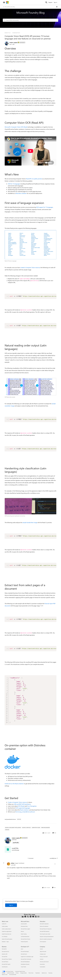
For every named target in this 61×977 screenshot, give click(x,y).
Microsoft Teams (5, 961)
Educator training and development (46, 936)
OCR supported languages (23, 808)
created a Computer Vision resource (30, 267)
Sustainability (42, 966)
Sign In (55, 2)
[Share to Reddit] (30, 916)
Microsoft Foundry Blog (10, 6)
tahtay (12, 863)
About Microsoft (43, 951)
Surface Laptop (5, 926)
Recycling (50, 972)
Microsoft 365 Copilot (6, 964)
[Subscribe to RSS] (36, 916)
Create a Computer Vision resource (17, 802)
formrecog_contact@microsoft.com (25, 812)
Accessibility (42, 964)
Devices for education (44, 926)
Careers (41, 949)
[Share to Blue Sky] (33, 916)
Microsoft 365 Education (44, 931)
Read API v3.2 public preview (34, 179)
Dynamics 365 (4, 954)
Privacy (17, 972)
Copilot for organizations (6, 931)
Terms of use (31, 972)
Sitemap (3, 972)
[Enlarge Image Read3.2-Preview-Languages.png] (30, 244)
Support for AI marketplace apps (27, 956)
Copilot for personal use (6, 934)
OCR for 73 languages (14, 184)
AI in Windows (4, 936)
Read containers (24, 810)
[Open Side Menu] (4, 2)
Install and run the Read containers (14, 783)
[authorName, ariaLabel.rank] (7, 43)
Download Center (24, 926)
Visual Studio (23, 966)
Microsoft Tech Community (26, 959)
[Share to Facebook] (25, 916)
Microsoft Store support (25, 928)
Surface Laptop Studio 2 (6, 928)
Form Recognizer (31, 806)
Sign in (11, 905)
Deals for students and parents (46, 939)
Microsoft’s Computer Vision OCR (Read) (16, 127)
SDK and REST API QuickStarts (22, 804)
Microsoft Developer (25, 951)
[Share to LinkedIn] (23, 916)
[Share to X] (28, 916)
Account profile (24, 923)
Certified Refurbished (25, 936)
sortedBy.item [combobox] (53, 858)
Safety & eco (44, 972)
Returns (22, 931)
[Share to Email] (38, 916)
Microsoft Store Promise (25, 939)
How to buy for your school (45, 934)
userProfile (16, 842)
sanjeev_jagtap (13, 42)
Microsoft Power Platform (7, 959)
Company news (43, 954)
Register (50, 2)
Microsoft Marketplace (25, 961)
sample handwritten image (29, 522)
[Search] (46, 2)
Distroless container (21, 193)
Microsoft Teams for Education (45, 928)
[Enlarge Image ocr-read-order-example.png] (30, 386)
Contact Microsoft (10, 972)
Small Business (5, 966)
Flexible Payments (24, 941)
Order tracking (23, 934)
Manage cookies (23, 972)
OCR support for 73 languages (44, 207)
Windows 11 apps (5, 941)
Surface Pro (4, 923)
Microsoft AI (4, 949)
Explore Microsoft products (7, 939)
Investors (41, 959)
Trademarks (37, 972)
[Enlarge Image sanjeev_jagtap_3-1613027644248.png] (13, 762)
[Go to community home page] (7, 2)
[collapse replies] (4, 863)
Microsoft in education (44, 923)
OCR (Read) (21, 806)
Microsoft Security (5, 951)
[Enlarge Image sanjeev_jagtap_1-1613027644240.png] (30, 506)
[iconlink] (8, 849)
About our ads (4, 974)
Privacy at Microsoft (43, 956)
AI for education (43, 941)
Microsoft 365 (4, 956)
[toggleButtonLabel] (57, 7)
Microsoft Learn (24, 954)
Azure (22, 949)
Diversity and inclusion (44, 961)
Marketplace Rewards (25, 964)
